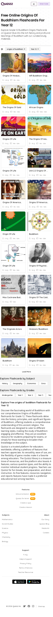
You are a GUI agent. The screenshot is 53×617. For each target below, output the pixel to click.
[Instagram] (33, 606)
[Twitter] (24, 606)
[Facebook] (29, 606)
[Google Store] (34, 582)
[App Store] (19, 582)
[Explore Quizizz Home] (7, 4)
